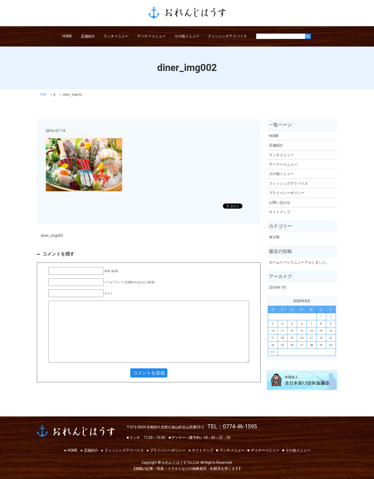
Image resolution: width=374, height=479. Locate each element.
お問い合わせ (279, 202)
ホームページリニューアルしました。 (299, 262)
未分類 (274, 237)
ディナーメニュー (151, 36)
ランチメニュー (116, 36)
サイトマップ (279, 212)
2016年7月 (277, 287)
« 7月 (274, 300)
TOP (43, 94)
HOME (67, 36)
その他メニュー (186, 36)
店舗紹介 (88, 36)
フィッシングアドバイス (227, 36)
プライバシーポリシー (287, 193)
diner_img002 (52, 236)
